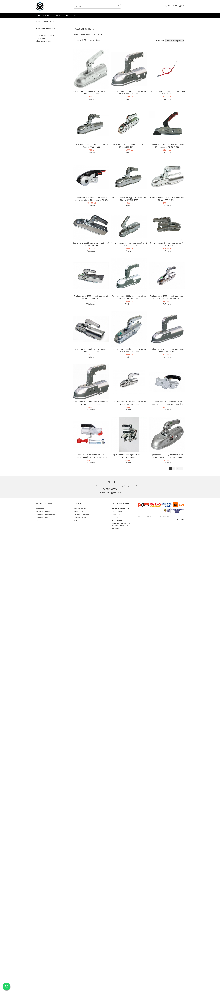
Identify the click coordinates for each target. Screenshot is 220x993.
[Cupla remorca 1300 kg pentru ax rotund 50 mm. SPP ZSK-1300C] (129, 276)
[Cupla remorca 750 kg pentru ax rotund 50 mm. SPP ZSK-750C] (91, 124)
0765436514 (111, 489)
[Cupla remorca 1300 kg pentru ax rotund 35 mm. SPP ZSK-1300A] (129, 329)
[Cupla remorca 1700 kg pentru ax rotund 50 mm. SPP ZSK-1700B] (129, 382)
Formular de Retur (81, 517)
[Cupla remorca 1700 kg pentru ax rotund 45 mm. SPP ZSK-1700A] (91, 381)
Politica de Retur (80, 511)
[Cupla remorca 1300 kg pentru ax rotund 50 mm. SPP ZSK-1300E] (167, 328)
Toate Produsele (44, 15)
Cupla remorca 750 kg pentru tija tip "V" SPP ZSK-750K (167, 244)
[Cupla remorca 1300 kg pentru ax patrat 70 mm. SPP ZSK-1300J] (91, 275)
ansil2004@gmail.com (111, 492)
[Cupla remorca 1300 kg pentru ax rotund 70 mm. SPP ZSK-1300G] (91, 329)
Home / (39, 21)
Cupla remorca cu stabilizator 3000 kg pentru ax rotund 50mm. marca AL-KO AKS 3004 (91, 198)
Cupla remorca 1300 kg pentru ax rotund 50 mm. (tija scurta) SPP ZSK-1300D (167, 297)
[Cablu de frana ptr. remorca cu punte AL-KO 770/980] (167, 69)
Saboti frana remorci (43, 41)
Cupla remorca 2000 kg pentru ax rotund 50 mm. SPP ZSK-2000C (90, 92)
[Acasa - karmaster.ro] (48, 6)
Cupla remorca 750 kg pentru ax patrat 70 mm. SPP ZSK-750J (129, 244)
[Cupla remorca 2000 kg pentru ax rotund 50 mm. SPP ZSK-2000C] (91, 69)
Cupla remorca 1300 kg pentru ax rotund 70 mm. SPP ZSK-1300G (90, 350)
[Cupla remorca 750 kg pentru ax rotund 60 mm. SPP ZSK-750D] (129, 177)
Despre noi (40, 508)
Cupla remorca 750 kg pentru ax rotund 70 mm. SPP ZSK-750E (167, 198)
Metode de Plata (80, 508)
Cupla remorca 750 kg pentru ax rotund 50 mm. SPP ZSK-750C (91, 145)
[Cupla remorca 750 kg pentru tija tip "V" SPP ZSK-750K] (167, 226)
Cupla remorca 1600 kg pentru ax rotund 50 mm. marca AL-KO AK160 (167, 145)
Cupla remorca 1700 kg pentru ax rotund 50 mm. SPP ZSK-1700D (129, 92)
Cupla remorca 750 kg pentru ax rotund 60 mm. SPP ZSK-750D (129, 198)
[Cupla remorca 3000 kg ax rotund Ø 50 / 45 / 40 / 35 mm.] (129, 434)
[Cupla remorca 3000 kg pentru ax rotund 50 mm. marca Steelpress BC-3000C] (167, 434)
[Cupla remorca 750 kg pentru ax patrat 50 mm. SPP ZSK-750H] (91, 226)
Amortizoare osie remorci (45, 33)
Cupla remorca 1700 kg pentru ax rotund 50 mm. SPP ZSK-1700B (129, 402)
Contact (39, 520)
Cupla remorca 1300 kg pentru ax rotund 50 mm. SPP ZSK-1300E (167, 350)
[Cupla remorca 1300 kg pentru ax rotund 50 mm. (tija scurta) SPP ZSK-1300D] (167, 275)
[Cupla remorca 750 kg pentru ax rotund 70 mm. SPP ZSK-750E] (167, 177)
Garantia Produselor (81, 514)
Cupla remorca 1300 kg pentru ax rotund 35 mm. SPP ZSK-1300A (129, 350)
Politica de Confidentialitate (46, 514)
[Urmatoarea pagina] (181, 468)
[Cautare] (118, 6)
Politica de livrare (42, 517)
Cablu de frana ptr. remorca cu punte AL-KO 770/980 (167, 92)
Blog (75, 15)
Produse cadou (63, 15)
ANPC (76, 520)
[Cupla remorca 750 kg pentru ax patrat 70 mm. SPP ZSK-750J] (129, 226)
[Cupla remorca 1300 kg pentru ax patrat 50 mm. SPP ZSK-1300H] (129, 124)
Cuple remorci (41, 38)
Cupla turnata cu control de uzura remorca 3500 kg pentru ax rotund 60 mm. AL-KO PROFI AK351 (91, 456)
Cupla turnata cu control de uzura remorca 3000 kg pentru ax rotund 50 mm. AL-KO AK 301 (167, 402)
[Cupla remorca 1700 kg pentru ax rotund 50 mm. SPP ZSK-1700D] (129, 69)
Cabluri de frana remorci (45, 35)
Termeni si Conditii (43, 511)
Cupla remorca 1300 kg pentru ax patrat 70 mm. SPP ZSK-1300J (91, 297)
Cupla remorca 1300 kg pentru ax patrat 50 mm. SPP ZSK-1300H (129, 145)
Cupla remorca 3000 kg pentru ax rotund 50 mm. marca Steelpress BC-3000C (167, 456)
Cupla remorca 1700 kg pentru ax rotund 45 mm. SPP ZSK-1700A (90, 402)
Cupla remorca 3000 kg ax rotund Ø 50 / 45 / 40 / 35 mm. (129, 456)
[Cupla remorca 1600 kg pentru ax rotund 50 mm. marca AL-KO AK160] (167, 124)
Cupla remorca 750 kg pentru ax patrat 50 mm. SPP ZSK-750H (91, 244)
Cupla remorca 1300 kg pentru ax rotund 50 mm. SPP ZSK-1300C (129, 297)
